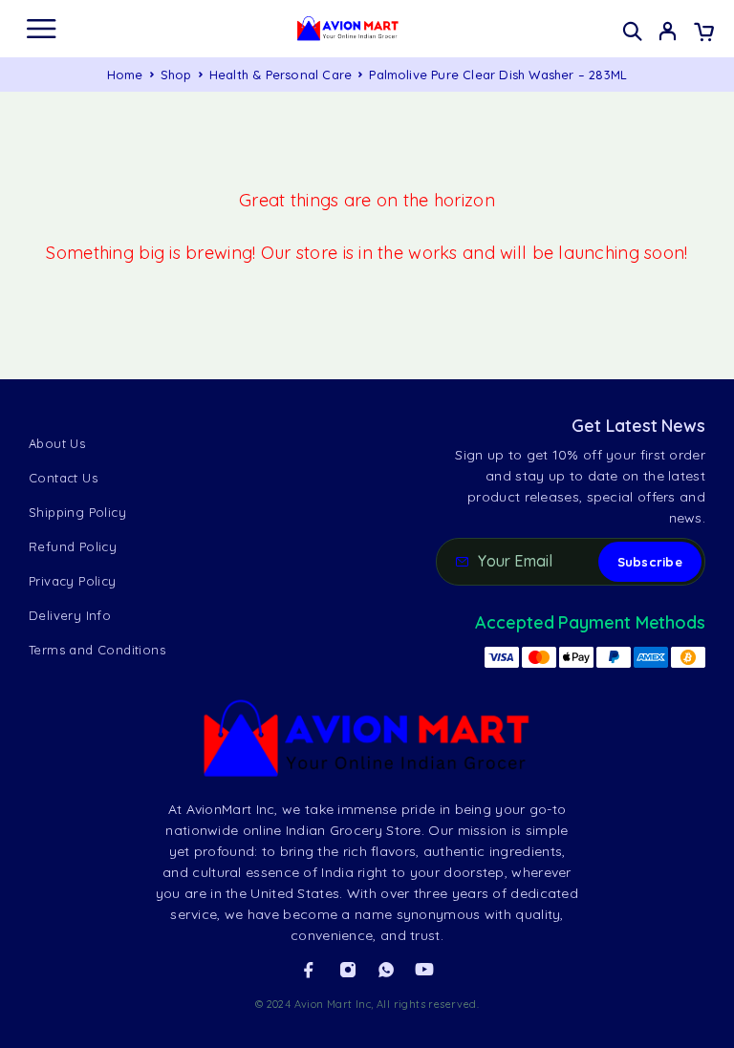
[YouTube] (424, 970)
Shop (176, 74)
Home (125, 74)
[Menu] (41, 28)
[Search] (632, 31)
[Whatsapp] (386, 970)
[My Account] (668, 33)
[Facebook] (309, 970)
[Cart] (704, 33)
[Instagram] (348, 970)
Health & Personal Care (280, 74)
